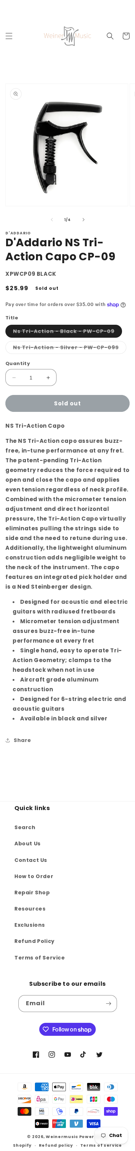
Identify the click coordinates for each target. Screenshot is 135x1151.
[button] (9, 36)
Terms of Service (39, 957)
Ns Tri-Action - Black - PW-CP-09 (67, 332)
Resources (29, 908)
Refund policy (56, 1145)
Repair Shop (32, 892)
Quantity (17, 363)
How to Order (33, 876)
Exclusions (29, 925)
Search (25, 827)
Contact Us (30, 860)
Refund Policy (34, 941)
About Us (27, 843)
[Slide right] (83, 220)
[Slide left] (52, 220)
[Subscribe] (109, 1003)
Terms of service (101, 1145)
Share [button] (22, 740)
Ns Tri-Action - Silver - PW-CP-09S (69, 348)
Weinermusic (62, 1136)
